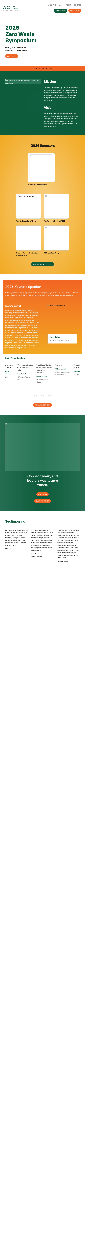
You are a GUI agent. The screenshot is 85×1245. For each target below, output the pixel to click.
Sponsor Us (60, 11)
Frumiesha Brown (60, 371)
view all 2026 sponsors (42, 264)
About (68, 5)
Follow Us (42, 494)
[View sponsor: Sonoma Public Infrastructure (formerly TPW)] (28, 241)
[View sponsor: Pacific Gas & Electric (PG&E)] (56, 208)
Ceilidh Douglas (22, 376)
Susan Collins (55, 337)
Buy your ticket (42, 501)
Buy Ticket (74, 11)
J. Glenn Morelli (40, 369)
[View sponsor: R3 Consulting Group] (56, 241)
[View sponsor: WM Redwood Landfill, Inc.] (28, 208)
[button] (32, 395)
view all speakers (42, 405)
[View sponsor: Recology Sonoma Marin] (42, 170)
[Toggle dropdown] (62, 5)
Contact (77, 5)
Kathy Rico (77, 383)
